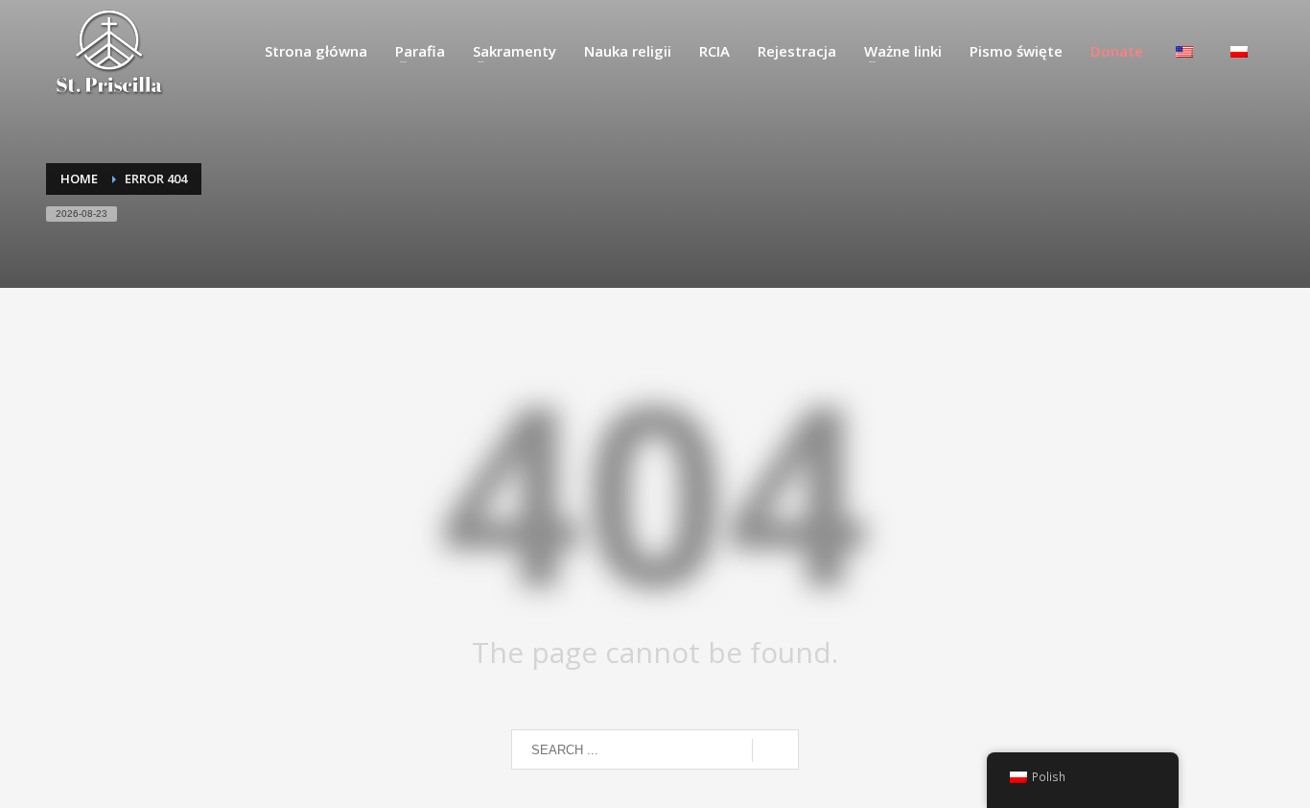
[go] (775, 750)
